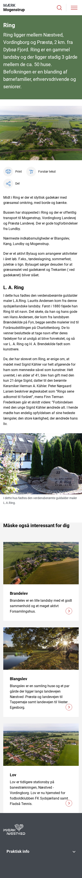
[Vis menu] (74, 7)
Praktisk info (18, 851)
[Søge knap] (59, 7)
